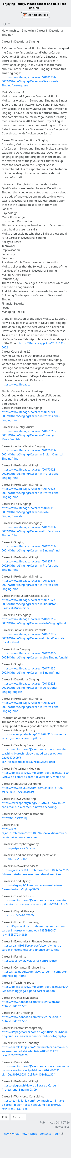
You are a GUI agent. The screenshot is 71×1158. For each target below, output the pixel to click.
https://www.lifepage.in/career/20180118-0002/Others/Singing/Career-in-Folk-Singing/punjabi (29, 512)
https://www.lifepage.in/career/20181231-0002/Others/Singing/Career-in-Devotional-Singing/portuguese (30, 81)
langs (33, 1134)
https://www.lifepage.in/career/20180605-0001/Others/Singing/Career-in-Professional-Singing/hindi (31, 585)
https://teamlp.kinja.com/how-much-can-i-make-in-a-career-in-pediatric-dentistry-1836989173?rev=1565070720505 (35, 1051)
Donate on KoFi (38, 15)
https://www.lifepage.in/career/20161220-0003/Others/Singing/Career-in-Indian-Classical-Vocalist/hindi (33, 638)
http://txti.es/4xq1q (14, 818)
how (24, 1134)
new (6, 1134)
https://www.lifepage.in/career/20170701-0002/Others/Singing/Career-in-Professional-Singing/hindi (31, 416)
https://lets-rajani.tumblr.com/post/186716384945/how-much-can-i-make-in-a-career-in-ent (34, 833)
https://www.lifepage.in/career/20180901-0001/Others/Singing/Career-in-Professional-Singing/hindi (31, 707)
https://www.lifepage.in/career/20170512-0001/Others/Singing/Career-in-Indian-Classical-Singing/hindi (33, 454)
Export (17, 1117)
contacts (45, 1134)
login (57, 1134)
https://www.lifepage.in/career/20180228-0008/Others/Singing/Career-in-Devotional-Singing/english (30, 688)
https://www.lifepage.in (17, 384)
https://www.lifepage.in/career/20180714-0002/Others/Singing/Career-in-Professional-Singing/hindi (31, 566)
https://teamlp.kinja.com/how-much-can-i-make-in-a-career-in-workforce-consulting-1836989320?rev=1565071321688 (35, 1105)
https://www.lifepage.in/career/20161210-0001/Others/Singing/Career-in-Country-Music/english (29, 435)
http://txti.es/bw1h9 (15, 859)
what (15, 1134)
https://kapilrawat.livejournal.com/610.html (30, 961)
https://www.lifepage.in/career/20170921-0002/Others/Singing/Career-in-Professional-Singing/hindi (31, 531)
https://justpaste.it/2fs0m (18, 848)
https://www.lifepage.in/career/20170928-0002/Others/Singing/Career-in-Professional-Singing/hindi (31, 474)
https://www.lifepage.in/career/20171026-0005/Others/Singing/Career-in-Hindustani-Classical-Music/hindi (30, 604)
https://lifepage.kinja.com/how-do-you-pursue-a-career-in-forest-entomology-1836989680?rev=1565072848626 (33, 930)
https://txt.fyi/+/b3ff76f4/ (18, 915)
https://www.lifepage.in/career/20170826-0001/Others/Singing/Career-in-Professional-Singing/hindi (31, 493)
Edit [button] (4, 1117)
